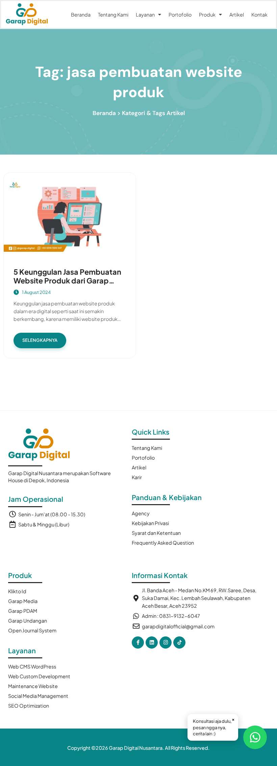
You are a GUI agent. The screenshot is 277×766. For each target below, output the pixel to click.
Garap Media (22, 601)
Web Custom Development (39, 676)
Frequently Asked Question (163, 543)
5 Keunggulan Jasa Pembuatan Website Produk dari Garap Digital (67, 280)
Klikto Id (17, 591)
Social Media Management (38, 696)
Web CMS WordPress (32, 666)
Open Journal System (32, 630)
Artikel (236, 14)
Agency (141, 513)
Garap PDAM (22, 611)
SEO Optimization (28, 706)
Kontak (259, 14)
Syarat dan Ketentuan (156, 533)
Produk (207, 14)
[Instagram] (165, 642)
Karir (137, 477)
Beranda (81, 14)
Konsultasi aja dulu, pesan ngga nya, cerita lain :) (214, 726)
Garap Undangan (27, 621)
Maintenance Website (33, 686)
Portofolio (180, 14)
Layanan (145, 14)
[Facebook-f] (138, 642)
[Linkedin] (152, 642)
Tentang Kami (113, 14)
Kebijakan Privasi (150, 523)
